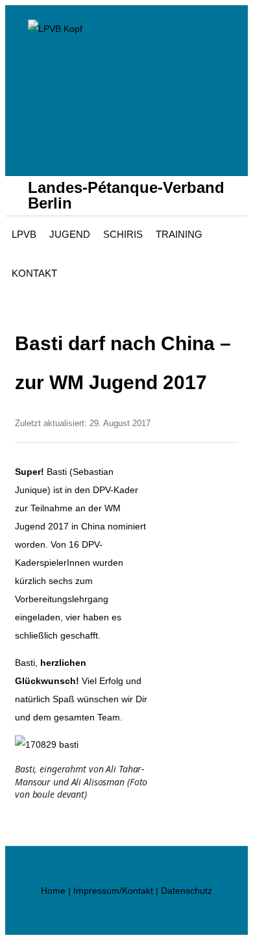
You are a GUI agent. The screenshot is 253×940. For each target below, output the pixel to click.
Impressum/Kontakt (113, 890)
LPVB (24, 234)
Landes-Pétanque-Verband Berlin (126, 195)
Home (53, 890)
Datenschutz (186, 890)
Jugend (69, 234)
